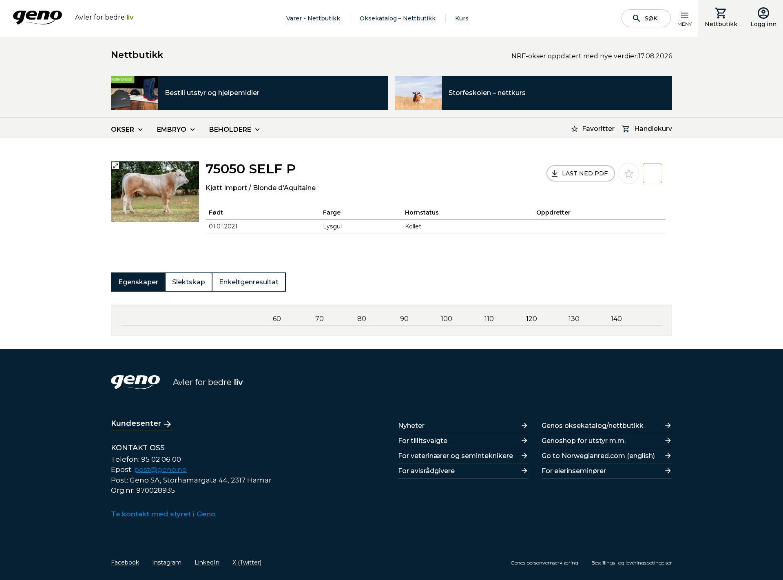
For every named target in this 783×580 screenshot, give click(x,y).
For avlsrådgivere (426, 471)
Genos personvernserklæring (544, 563)
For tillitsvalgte (422, 441)
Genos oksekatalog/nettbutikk (593, 425)
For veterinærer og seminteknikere (455, 456)
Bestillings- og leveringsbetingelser (631, 563)
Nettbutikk (721, 24)
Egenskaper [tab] (138, 282)
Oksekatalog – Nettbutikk (398, 18)
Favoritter (598, 129)
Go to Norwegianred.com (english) (598, 456)
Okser (122, 129)
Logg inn (763, 24)
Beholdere (230, 129)
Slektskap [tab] (188, 282)
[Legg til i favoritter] (628, 173)
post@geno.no (160, 469)
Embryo (171, 129)
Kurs (462, 18)
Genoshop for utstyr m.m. (584, 441)
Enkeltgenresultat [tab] (249, 282)
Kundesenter (136, 423)
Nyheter (411, 425)
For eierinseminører (574, 471)
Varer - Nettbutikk (313, 18)
